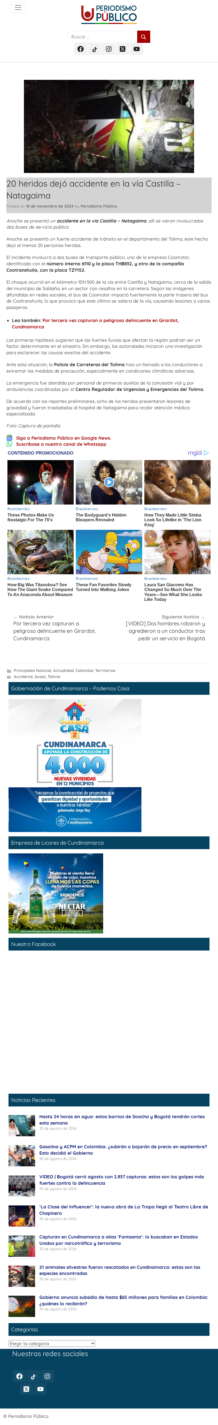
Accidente (23, 676)
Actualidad (63, 670)
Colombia (84, 670)
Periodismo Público (99, 206)
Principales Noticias (32, 670)
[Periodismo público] (18, 7)
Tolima (54, 676)
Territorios (105, 670)
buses (40, 676)
